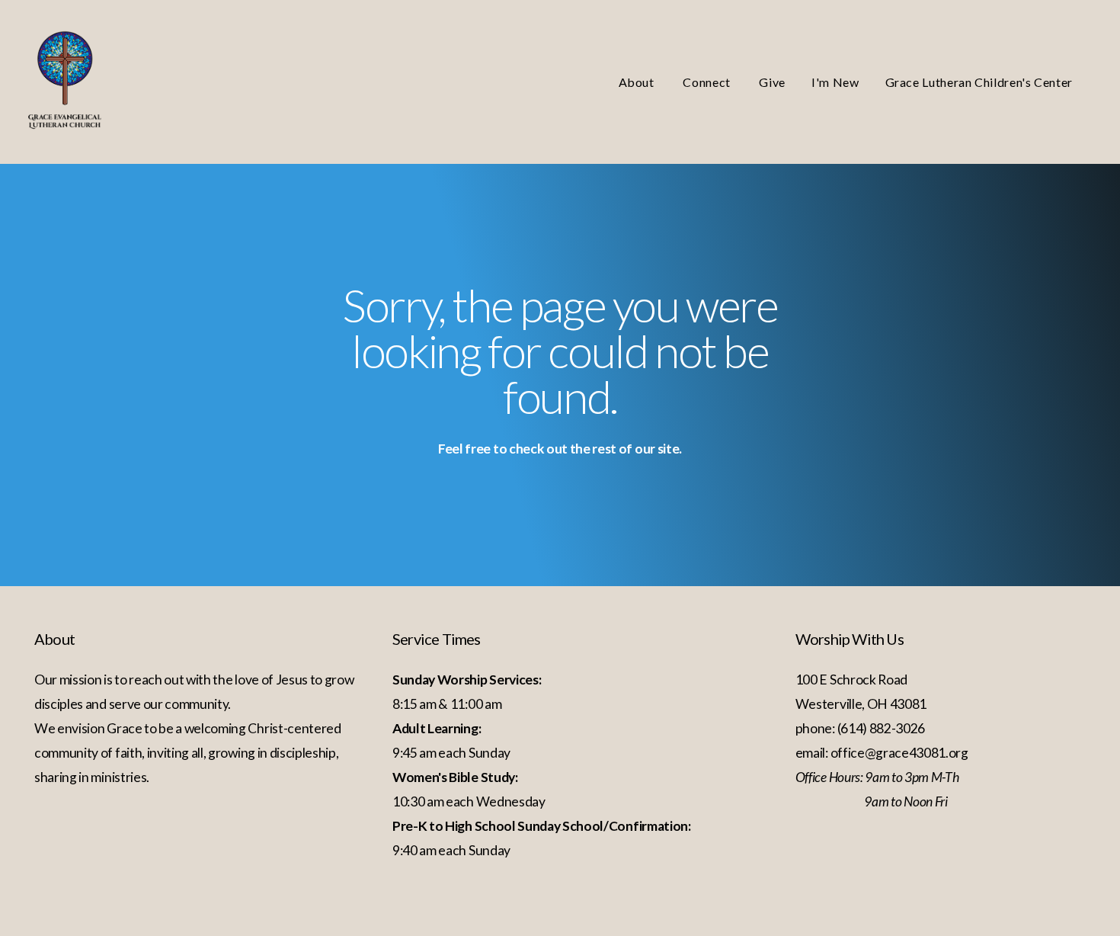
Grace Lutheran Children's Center (979, 82)
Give (772, 82)
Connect (708, 82)
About (638, 82)
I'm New (835, 82)
